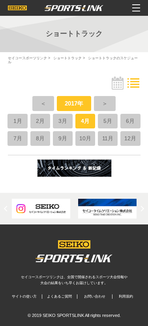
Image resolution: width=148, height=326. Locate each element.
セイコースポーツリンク (27, 58)
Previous (6, 208)
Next (141, 208)
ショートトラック (67, 58)
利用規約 (126, 296)
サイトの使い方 (24, 296)
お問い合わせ (94, 296)
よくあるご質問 (59, 296)
